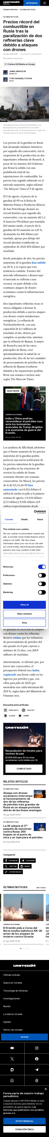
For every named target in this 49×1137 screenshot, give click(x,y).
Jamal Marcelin (17, 71)
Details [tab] (24, 519)
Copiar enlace (15, 872)
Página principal (10, 9)
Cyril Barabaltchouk (20, 78)
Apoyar (24, 1037)
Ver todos (41, 888)
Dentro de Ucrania (12, 1029)
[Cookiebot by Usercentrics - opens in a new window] (34, 512)
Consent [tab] (9, 519)
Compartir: (9, 854)
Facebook (13, 860)
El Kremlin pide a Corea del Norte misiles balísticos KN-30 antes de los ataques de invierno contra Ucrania (22, 932)
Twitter (13, 866)
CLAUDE (12, 715)
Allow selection (24, 614)
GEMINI (26, 715)
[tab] (20, 948)
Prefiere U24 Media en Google (21, 64)
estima (17, 637)
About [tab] (40, 519)
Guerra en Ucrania (13, 414)
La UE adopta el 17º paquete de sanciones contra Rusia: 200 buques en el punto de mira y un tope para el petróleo (23, 831)
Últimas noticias (27, 9)
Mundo (6, 1006)
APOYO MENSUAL (24, 1121)
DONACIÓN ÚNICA (24, 1129)
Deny (24, 623)
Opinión (7, 1021)
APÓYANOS (32, 3)
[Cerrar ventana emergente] (45, 1089)
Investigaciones (11, 998)
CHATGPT (31, 710)
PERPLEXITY (14, 710)
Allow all (24, 605)
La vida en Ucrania (12, 1014)
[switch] (42, 575)
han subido (38, 262)
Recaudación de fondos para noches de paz (23, 752)
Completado (24, 768)
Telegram (30, 860)
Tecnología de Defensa (15, 990)
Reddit (27, 866)
